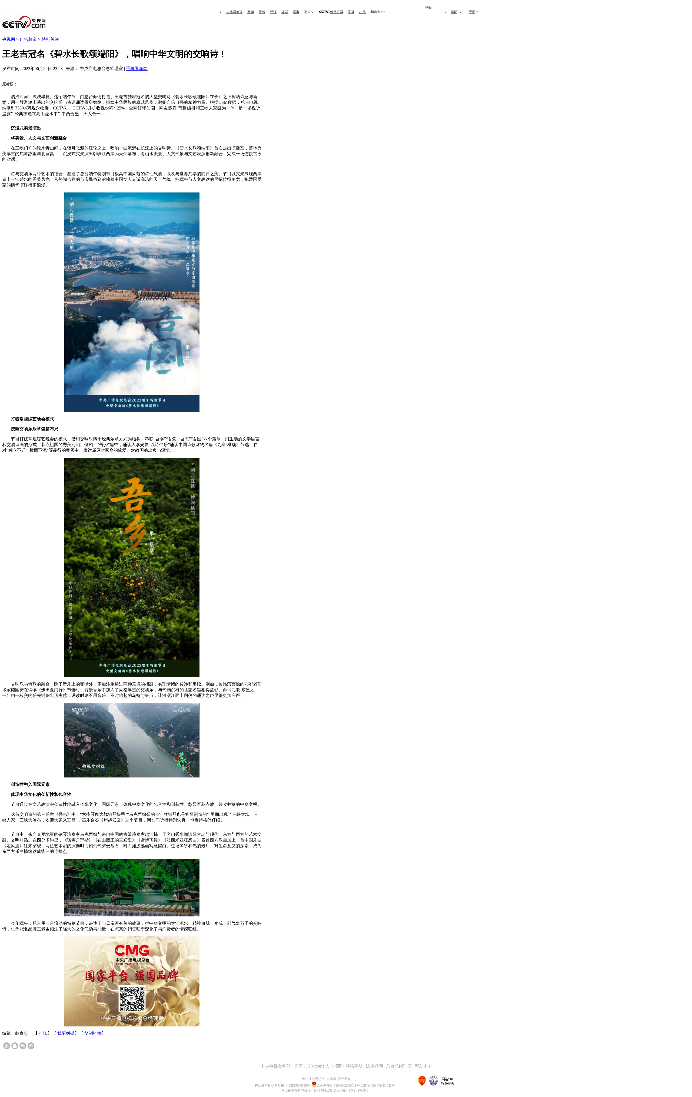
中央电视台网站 (276, 1066)
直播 (351, 12)
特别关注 (50, 39)
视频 (262, 12)
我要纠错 (66, 1033)
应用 (472, 12)
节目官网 (336, 12)
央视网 (8, 39)
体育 (284, 12)
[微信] (22, 1045)
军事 (296, 12)
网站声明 (354, 1066)
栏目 (362, 12)
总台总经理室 (399, 1066)
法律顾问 (374, 1066)
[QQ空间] (31, 1045)
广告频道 (29, 39)
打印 (43, 1033)
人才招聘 (333, 1066)
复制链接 (93, 1033)
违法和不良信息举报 (269, 1086)
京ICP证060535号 (297, 1086)
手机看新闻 (137, 68)
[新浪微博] (6, 1045)
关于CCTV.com (308, 1066)
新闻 (250, 12)
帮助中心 (423, 1066)
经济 (273, 12)
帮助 (454, 12)
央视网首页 (234, 12)
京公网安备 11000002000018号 (338, 1086)
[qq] (14, 1045)
